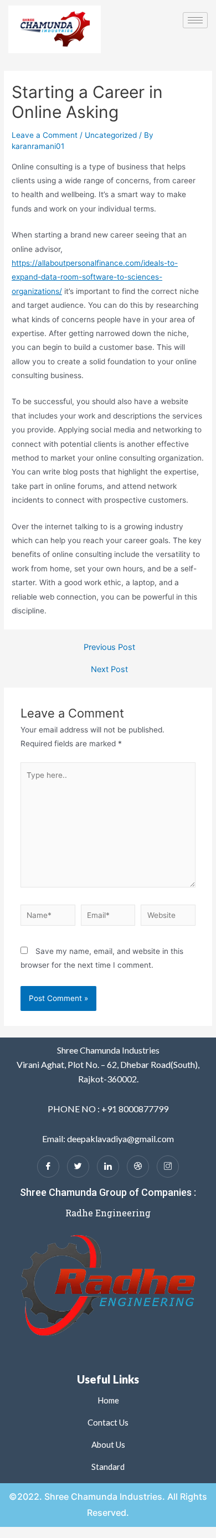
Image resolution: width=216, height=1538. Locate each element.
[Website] (168, 916)
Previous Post (109, 647)
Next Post (109, 669)
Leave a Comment (45, 135)
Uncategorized (111, 135)
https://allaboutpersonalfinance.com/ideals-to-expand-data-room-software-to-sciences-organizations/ (95, 277)
